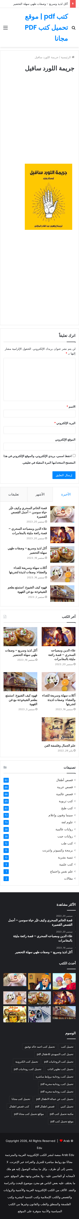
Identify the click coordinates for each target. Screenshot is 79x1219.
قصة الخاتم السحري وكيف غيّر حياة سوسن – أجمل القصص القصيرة (28, 512)
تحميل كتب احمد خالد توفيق (40, 1046)
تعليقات (13, 494)
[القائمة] (5, 29)
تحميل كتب (67, 1046)
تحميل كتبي (67, 1106)
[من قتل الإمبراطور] (14, 1014)
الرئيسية (66, 57)
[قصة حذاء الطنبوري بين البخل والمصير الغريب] (39, 981)
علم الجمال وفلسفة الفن (59, 745)
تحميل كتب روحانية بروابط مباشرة (54, 1076)
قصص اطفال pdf (44, 1106)
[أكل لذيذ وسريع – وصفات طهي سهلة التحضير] (62, 554)
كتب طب (67, 843)
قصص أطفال (64, 780)
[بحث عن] (73, 29)
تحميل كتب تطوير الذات (60, 1069)
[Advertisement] (39, 121)
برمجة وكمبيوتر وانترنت (57, 850)
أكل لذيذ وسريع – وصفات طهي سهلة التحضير (40, 3)
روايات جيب (65, 836)
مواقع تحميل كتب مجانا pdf (29, 1114)
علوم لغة (67, 822)
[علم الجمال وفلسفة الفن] (58, 729)
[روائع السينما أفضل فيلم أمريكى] (39, 1014)
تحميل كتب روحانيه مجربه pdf (57, 1091)
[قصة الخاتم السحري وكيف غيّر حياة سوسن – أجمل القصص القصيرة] (62, 514)
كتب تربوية (66, 801)
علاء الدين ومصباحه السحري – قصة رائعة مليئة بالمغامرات (28, 530)
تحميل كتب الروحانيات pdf (58, 1061)
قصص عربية (65, 787)
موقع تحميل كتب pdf (61, 1121)
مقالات (68, 878)
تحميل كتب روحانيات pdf (27, 1069)
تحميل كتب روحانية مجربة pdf (57, 1084)
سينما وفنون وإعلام (60, 815)
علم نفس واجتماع (61, 871)
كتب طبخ (67, 808)
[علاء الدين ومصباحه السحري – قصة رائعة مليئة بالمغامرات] (62, 535)
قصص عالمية (64, 794)
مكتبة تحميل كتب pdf (61, 1114)
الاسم (70, 406)
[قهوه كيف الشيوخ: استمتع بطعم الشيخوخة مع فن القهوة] (62, 593)
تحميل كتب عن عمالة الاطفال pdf (54, 1099)
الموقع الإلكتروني (65, 439)
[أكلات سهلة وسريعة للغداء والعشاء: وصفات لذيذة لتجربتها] (62, 574)
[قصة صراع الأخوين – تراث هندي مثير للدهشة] (64, 981)
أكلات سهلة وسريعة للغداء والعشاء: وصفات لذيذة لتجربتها (28, 570)
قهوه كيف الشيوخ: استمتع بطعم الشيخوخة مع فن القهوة (27, 589)
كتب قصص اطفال (19, 1106)
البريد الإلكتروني (64, 423)
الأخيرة (66, 494)
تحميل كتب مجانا (21, 1099)
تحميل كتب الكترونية (26, 1061)
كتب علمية (66, 864)
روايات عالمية (64, 829)
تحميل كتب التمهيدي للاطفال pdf (55, 1054)
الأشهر (40, 494)
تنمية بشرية (65, 857)
